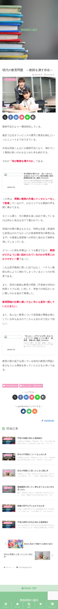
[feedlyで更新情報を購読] (29, 411)
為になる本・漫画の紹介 (32, 386)
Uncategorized (12, 386)
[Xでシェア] (5, 117)
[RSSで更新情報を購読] (34, 411)
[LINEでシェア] (27, 117)
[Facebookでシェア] (10, 117)
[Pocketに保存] (21, 117)
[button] (33, 117)
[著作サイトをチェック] (23, 411)
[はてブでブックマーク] (16, 117)
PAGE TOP (30, 588)
